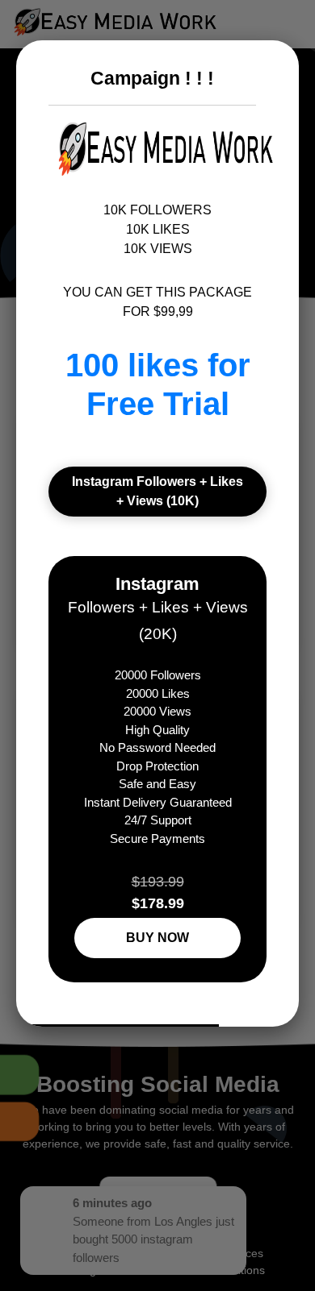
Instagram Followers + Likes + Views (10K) (157, 491)
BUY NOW (157, 937)
